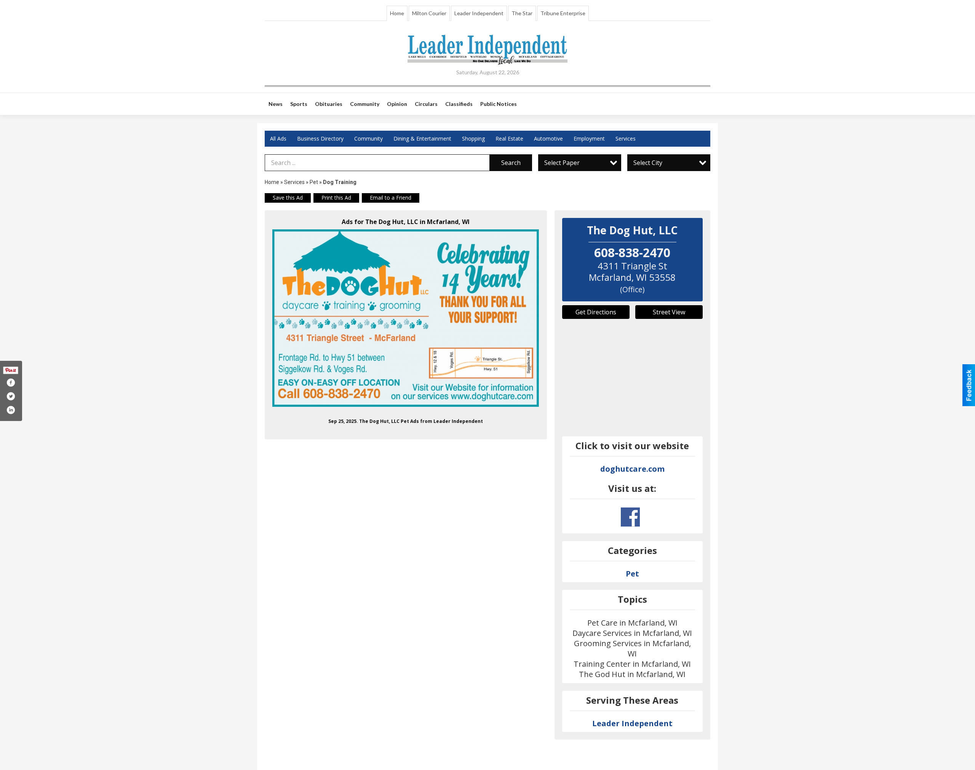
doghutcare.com (632, 469)
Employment (589, 138)
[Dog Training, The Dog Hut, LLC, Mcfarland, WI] (405, 318)
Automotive (548, 138)
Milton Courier (429, 13)
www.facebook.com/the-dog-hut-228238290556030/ (630, 517)
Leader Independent (478, 13)
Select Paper (562, 162)
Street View (669, 312)
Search (511, 162)
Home (397, 13)
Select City (647, 162)
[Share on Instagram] (11, 410)
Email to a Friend (390, 197)
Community (368, 138)
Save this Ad (288, 197)
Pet (314, 182)
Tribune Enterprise (562, 13)
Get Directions (595, 312)
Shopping (473, 138)
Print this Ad (336, 197)
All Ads (278, 138)
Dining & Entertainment (422, 138)
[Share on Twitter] (11, 396)
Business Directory (320, 138)
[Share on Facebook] (11, 382)
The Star (521, 13)
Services (625, 138)
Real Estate (509, 138)
